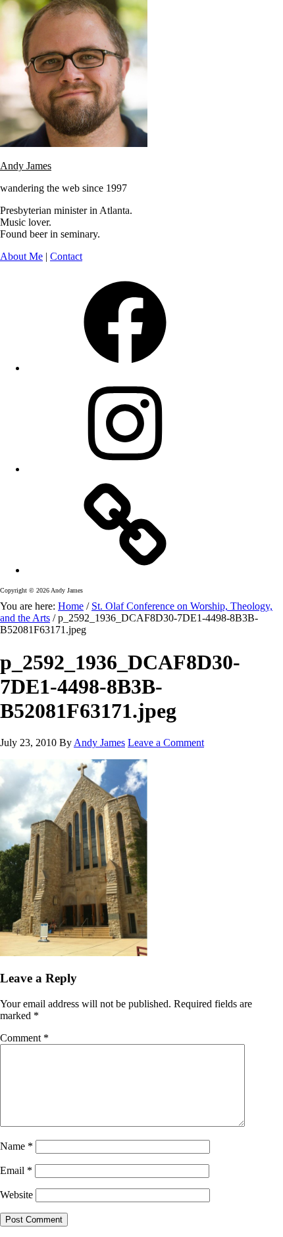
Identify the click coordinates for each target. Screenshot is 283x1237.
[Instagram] (125, 468)
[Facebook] (125, 367)
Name (16, 1146)
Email (16, 1170)
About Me (21, 256)
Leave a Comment (166, 742)
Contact (66, 256)
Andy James (25, 165)
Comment (24, 1037)
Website (16, 1194)
